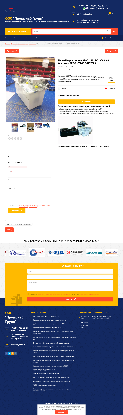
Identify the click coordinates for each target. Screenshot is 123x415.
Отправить (68, 299)
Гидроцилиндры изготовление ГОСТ (46, 316)
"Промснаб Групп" (24, 18)
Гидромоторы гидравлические (44, 370)
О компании (18, 38)
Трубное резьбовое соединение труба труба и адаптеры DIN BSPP (54, 338)
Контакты (29, 38)
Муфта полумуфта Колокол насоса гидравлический (51, 377)
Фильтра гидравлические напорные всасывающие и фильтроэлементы (52, 390)
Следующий (111, 51)
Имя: (10, 171)
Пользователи (54, 38)
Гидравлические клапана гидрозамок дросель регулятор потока (53, 361)
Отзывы (11, 157)
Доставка (84, 322)
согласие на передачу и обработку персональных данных (34, 205)
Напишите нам (85, 327)
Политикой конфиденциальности (28, 207)
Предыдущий (12, 51)
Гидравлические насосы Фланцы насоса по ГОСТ (50, 366)
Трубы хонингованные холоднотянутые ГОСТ (49, 324)
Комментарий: (12, 188)
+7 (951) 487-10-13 (99, 8)
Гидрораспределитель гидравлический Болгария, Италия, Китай (53, 352)
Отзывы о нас (40, 38)
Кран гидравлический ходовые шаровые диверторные (53, 347)
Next (52, 127)
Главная (8, 38)
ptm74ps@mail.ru (84, 14)
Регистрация (114, 38)
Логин (106, 38)
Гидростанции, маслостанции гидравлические (23, 44)
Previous (8, 127)
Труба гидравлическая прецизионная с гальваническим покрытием (53, 332)
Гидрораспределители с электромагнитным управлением (53, 356)
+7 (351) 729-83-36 (99, 6)
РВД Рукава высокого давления (44, 385)
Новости (65, 38)
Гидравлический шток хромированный (47, 328)
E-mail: (10, 180)
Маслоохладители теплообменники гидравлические (51, 381)
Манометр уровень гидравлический (46, 374)
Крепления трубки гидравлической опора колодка (51, 343)
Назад (9, 230)
